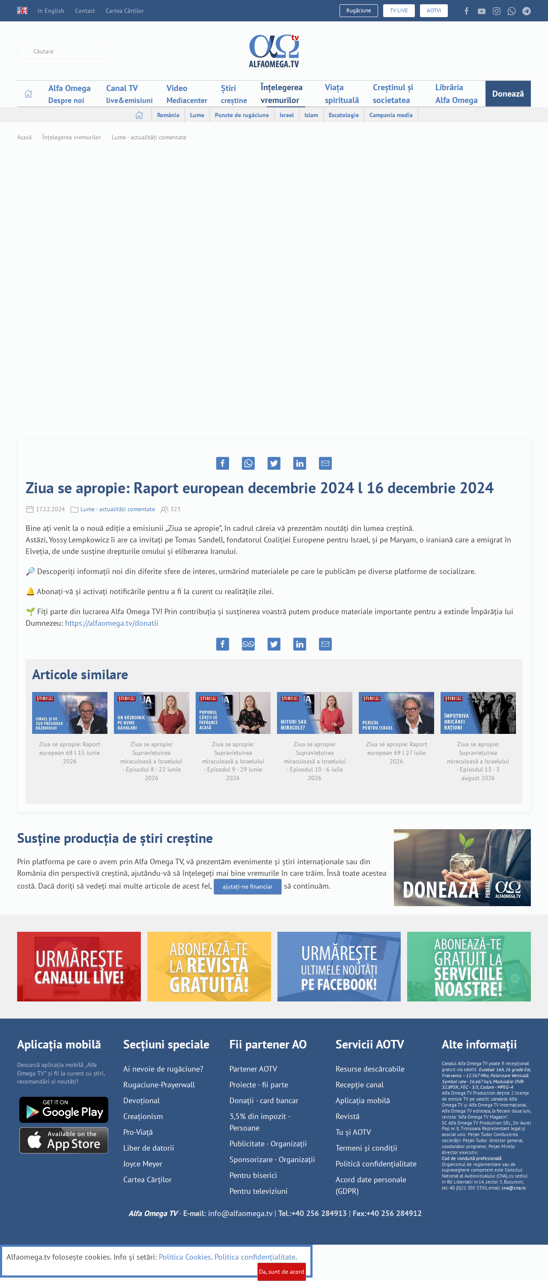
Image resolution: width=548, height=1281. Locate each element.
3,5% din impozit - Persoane (259, 1122)
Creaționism (143, 1116)
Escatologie (344, 115)
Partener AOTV (253, 1069)
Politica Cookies (185, 1257)
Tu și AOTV (353, 1132)
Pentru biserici (253, 1175)
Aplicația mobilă (363, 1100)
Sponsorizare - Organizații (272, 1159)
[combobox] (62, 51)
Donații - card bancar (263, 1100)
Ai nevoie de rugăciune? (163, 1069)
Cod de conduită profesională (471, 1158)
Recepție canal (360, 1085)
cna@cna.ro (514, 1188)
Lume (197, 115)
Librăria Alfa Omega (456, 94)
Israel (287, 115)
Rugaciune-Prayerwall (159, 1085)
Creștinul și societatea (393, 94)
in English (51, 11)
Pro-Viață (138, 1132)
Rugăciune (358, 10)
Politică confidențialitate (376, 1164)
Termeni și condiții (366, 1148)
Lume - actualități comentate (149, 137)
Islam (311, 115)
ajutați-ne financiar (248, 886)
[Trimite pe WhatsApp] (248, 463)
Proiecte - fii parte (258, 1085)
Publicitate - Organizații (268, 1143)
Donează (508, 93)
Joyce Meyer (142, 1164)
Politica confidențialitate (254, 1257)
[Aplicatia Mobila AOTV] (63, 1140)
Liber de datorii (148, 1148)
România (168, 115)
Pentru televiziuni (258, 1191)
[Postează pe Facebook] (222, 463)
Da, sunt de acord (281, 1271)
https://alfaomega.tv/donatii (111, 623)
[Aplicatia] (63, 1109)
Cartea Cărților (125, 11)
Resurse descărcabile (370, 1069)
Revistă (348, 1116)
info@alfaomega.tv (240, 1213)
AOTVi (434, 10)
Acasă (24, 137)
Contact (85, 11)
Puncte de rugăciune (242, 115)
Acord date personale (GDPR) (371, 1185)
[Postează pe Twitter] (274, 463)
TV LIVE (399, 10)
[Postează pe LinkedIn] (299, 463)
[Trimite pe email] (325, 463)
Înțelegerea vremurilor (282, 94)
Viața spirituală (342, 94)
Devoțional (141, 1100)
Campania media (391, 115)
